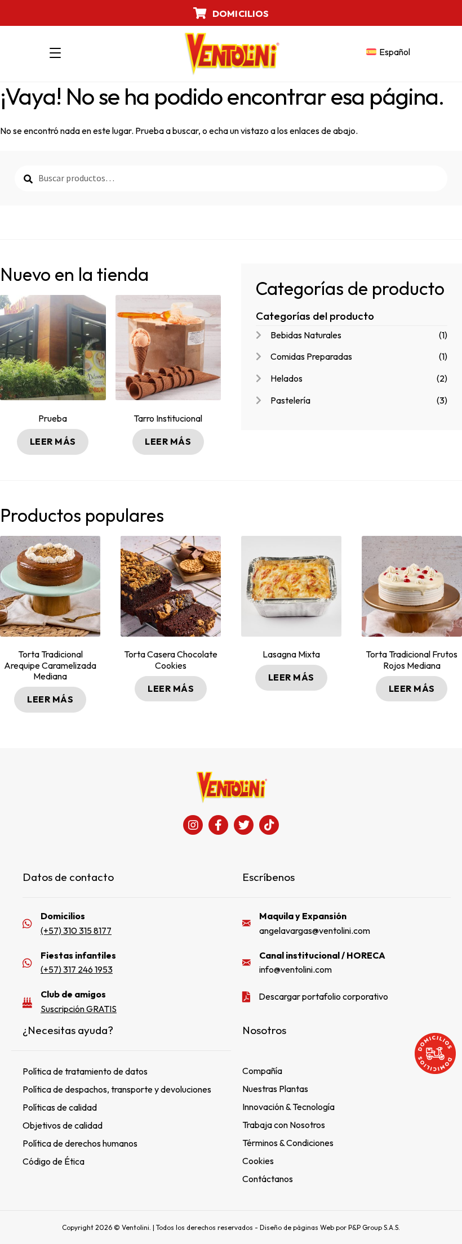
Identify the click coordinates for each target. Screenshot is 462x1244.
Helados (286, 378)
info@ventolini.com (295, 969)
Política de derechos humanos (80, 1143)
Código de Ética (54, 1161)
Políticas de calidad (60, 1107)
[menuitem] (387, 52)
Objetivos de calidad (63, 1125)
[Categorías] (55, 53)
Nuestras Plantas (275, 1088)
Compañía (262, 1070)
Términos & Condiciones (288, 1142)
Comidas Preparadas (311, 356)
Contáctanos (267, 1178)
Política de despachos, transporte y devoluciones (117, 1089)
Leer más (53, 441)
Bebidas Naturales (305, 335)
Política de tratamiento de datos (85, 1071)
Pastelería (290, 400)
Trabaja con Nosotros (283, 1124)
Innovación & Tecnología (288, 1106)
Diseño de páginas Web (298, 1227)
